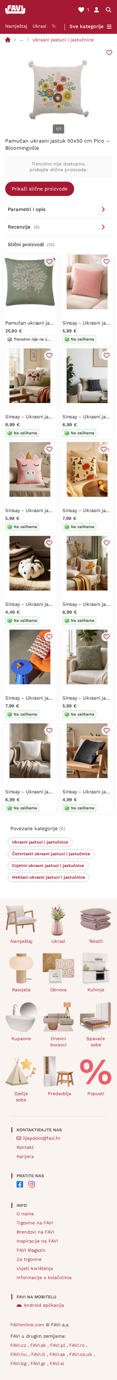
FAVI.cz (19, 1345)
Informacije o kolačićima (44, 1277)
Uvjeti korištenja (35, 1268)
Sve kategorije (87, 26)
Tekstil (96, 941)
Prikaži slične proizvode (40, 189)
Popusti (95, 1093)
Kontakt (25, 1147)
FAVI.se (58, 1354)
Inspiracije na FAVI (37, 1241)
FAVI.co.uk (81, 1354)
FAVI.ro (77, 1345)
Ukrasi (39, 26)
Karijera (25, 1156)
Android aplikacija (44, 1305)
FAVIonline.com (27, 1324)
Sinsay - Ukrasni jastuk (89, 323)
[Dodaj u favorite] (109, 52)
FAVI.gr (39, 1363)
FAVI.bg (19, 1363)
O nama (25, 1213)
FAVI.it (39, 1354)
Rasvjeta (21, 989)
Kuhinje (95, 989)
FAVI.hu (19, 1354)
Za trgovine (29, 1259)
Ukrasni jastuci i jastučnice (63, 39)
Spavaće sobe (95, 1041)
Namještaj (16, 26)
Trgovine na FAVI (35, 1222)
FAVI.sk (38, 1345)
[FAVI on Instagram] (31, 1184)
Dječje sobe (21, 1096)
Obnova (58, 989)
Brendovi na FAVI (35, 1231)
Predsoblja (59, 1093)
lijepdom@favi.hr (42, 1138)
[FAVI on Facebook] (20, 1184)
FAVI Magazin (31, 1250)
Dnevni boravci (58, 1041)
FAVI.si (57, 1363)
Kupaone (21, 1038)
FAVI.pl (58, 1345)
